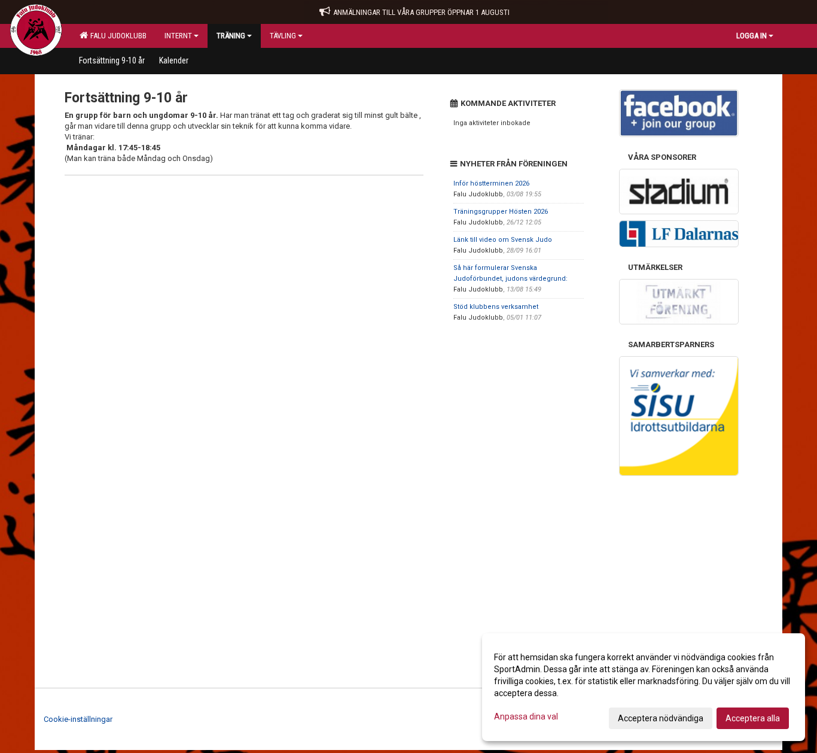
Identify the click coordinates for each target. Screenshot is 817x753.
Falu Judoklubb (117, 35)
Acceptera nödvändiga (660, 718)
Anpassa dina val (526, 716)
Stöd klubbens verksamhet (495, 307)
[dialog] (643, 687)
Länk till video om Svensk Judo (502, 240)
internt (178, 35)
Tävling (283, 35)
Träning (231, 35)
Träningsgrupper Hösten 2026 (500, 211)
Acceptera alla (752, 718)
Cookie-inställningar (78, 719)
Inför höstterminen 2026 (491, 183)
